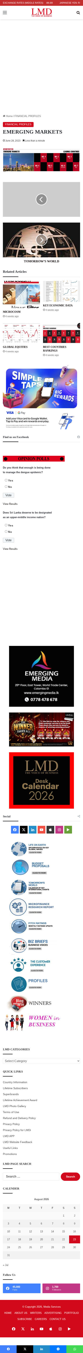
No (10, 486)
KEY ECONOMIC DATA (58, 305)
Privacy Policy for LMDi (17, 1130)
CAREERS (41, 1319)
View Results (10, 503)
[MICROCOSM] (21, 294)
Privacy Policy (11, 1124)
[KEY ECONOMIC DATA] (61, 291)
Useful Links (10, 1148)
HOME (8, 1312)
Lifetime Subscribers (15, 1088)
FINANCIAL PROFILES (27, 116)
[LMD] (41, 12)
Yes (10, 480)
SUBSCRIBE (24, 1319)
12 (30, 1231)
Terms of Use (11, 1112)
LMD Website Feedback (17, 1142)
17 (8, 1239)
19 (30, 1239)
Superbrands (11, 1094)
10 (8, 1231)
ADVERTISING (53, 1312)
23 (74, 1239)
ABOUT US (20, 1312)
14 (52, 1231)
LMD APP (8, 1136)
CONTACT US (58, 1319)
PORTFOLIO (71, 1312)
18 (19, 1239)
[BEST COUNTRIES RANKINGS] (61, 332)
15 (63, 1231)
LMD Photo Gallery (14, 1106)
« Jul (5, 1265)
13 (41, 1231)
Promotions (10, 1154)
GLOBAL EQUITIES (15, 347)
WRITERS (36, 1312)
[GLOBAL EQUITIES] (21, 332)
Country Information (15, 1082)
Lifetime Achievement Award (20, 1100)
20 (41, 1239)
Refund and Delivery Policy (19, 1118)
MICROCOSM (11, 311)
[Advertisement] (41, 70)
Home (9, 116)
